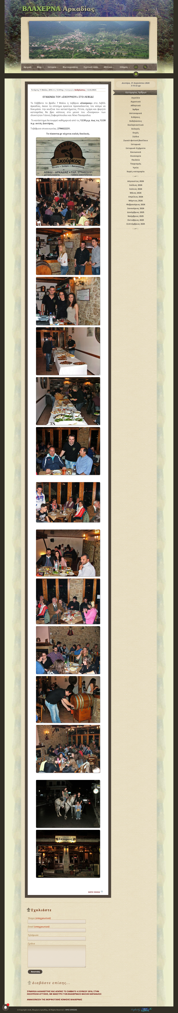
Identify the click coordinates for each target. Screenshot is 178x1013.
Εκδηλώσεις (80, 90)
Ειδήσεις (135, 117)
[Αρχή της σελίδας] (107, 998)
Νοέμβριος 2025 (136, 216)
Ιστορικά (135, 144)
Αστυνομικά (135, 113)
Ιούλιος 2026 (135, 185)
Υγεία (136, 167)
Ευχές (136, 132)
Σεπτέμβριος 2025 (135, 224)
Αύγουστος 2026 (135, 181)
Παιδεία (136, 159)
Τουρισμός (135, 163)
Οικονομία (135, 156)
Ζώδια (135, 136)
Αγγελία (135, 97)
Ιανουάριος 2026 (135, 208)
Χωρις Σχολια (94, 892)
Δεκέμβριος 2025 (135, 212)
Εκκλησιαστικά (136, 125)
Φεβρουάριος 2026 (135, 204)
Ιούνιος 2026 (135, 189)
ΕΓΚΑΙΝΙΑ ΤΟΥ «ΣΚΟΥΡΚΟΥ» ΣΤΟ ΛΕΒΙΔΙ (68, 96)
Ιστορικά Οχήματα (135, 148)
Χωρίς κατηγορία (135, 171)
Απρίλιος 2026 (135, 196)
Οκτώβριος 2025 (135, 220)
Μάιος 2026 (135, 192)
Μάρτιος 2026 (136, 200)
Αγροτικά (136, 101)
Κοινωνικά (135, 152)
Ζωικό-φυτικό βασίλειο (135, 140)
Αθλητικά (136, 105)
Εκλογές (135, 128)
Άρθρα (135, 109)
